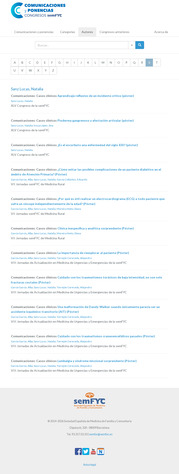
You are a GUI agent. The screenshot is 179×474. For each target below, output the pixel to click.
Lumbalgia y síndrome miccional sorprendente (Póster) (97, 361)
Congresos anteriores (114, 32)
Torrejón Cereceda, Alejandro (74, 258)
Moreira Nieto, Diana (69, 208)
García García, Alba (22, 179)
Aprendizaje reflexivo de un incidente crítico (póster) (95, 96)
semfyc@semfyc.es (100, 434)
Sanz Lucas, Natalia (22, 101)
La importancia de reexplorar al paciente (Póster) (93, 253)
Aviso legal (89, 464)
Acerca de (161, 32)
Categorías (67, 32)
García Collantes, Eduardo (72, 179)
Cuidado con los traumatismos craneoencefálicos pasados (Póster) (106, 336)
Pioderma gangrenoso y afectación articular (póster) (95, 120)
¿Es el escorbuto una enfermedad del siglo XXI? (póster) (97, 145)
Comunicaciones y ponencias (33, 32)
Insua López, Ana (43, 125)
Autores (87, 32)
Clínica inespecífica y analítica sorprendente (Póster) (95, 228)
